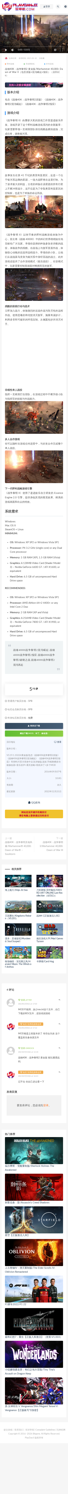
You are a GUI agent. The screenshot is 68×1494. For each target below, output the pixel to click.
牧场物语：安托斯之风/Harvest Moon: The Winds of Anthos (18, 964)
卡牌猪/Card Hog (45, 961)
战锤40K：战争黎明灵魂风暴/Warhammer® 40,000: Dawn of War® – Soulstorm (18, 848)
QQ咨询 (35, 802)
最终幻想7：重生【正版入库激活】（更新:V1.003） (33, 1337)
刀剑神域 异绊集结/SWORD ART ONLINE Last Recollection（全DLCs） (49, 893)
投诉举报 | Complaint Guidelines (40, 1430)
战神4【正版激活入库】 (48, 916)
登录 (46, 1105)
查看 (59, 742)
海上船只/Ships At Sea (16, 890)
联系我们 (19, 1430)
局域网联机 (30, 64)
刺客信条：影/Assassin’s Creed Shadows (27, 1202)
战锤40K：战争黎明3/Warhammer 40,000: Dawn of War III (51, 846)
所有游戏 (49, 64)
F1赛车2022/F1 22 (15, 1304)
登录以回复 (59, 999)
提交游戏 (8, 1430)
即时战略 (10, 64)
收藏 (42, 58)
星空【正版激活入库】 (17, 1235)
